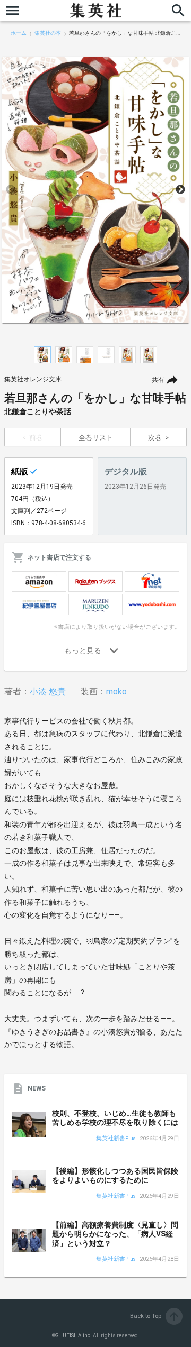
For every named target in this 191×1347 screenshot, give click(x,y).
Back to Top (155, 1316)
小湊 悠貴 (48, 691)
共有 (158, 379)
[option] (95, 190)
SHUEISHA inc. (74, 1336)
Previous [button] (10, 189)
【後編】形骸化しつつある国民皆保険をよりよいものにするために (115, 1176)
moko (116, 691)
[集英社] (95, 10)
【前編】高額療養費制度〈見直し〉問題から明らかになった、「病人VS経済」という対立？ (115, 1234)
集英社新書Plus (116, 1139)
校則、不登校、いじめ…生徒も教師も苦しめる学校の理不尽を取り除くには (115, 1118)
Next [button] (180, 189)
